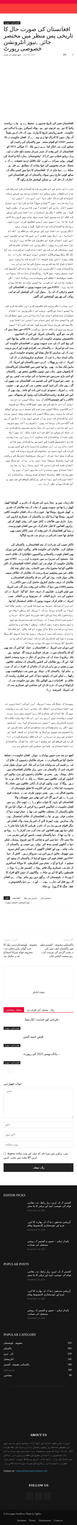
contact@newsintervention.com (31, 1471)
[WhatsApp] (43, 67)
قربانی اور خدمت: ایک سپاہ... (41, 1019)
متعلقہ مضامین (14, 1010)
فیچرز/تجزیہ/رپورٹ (12, 23)
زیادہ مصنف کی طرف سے (40, 1010)
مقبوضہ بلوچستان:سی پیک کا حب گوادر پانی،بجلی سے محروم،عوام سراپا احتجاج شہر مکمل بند (20, 950)
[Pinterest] (34, 67)
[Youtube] (47, 1496)
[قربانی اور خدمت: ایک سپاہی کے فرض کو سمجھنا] (12, 1023)
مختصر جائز (45, 898)
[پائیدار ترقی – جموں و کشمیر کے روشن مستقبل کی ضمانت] (14, 1247)
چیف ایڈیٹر (16, 55)
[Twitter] (26, 67)
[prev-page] (6, 1071)
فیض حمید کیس (33, 1036)
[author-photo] (38, 987)
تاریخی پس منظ (30, 898)
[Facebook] (18, 67)
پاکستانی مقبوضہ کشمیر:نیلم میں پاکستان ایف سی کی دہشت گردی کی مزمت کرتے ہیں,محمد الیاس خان (56, 950)
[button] (72, 8)
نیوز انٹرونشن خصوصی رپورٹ (17, 902)
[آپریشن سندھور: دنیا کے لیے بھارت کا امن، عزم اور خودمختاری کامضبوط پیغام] (14, 1227)
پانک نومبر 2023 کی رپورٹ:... (41, 1054)
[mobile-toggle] (6, 8)
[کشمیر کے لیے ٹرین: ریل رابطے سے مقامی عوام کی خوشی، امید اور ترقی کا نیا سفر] (14, 1208)
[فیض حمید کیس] (12, 1041)
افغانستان (16, 898)
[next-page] (11, 1071)
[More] (51, 67)
